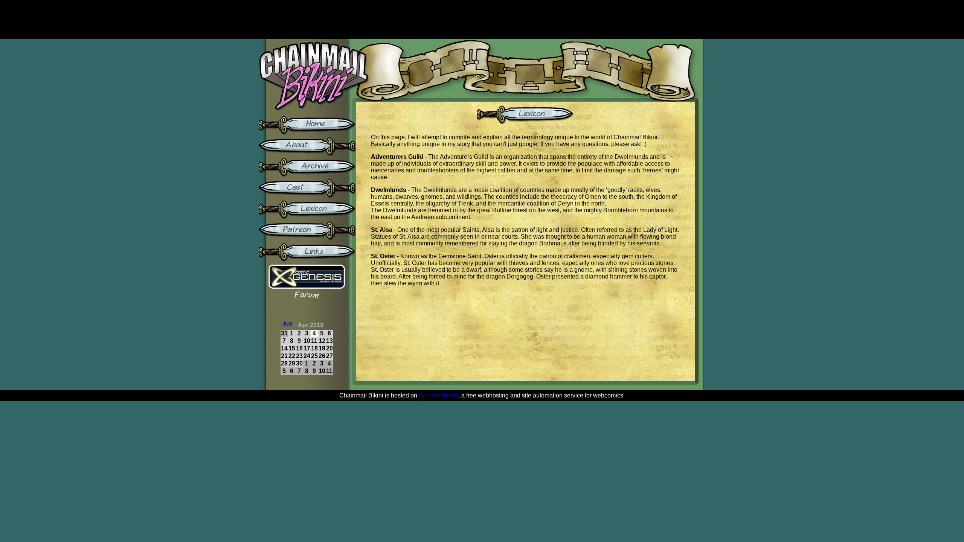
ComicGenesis (438, 395)
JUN (287, 324)
